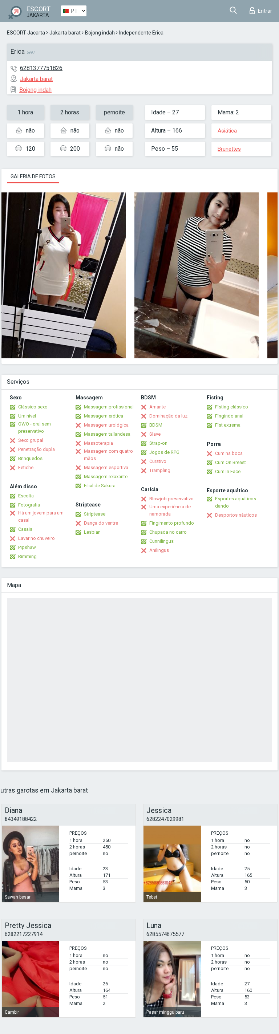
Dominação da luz (168, 416)
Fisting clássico (231, 407)
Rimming (27, 556)
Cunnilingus (161, 541)
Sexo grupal (30, 440)
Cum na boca (229, 453)
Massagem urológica (106, 425)
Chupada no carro (168, 532)
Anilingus (159, 550)
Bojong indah (100, 33)
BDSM (155, 425)
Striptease (94, 514)
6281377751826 (41, 68)
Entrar (265, 11)
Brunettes (229, 149)
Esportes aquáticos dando (235, 502)
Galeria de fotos (33, 176)
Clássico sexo (33, 407)
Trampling (159, 470)
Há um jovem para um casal (41, 516)
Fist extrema (227, 425)
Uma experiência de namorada (170, 510)
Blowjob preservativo (171, 498)
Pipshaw (27, 547)
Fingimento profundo (171, 523)
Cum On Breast (230, 462)
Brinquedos (30, 458)
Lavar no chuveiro (36, 538)
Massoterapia (98, 443)
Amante (157, 407)
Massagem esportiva (106, 467)
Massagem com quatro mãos (108, 454)
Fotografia (29, 505)
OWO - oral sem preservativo (34, 427)
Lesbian (92, 532)
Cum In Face (227, 471)
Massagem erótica (103, 416)
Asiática (227, 130)
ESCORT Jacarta (26, 33)
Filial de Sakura (100, 485)
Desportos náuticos (236, 515)
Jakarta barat (65, 33)
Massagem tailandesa (107, 434)
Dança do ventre (101, 523)
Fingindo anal (229, 416)
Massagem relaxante (106, 476)
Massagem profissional (109, 407)
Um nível (27, 416)
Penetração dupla (36, 449)
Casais (25, 529)
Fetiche (25, 467)
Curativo (157, 461)
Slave (155, 434)
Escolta (26, 495)
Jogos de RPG (164, 452)
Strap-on (158, 443)
